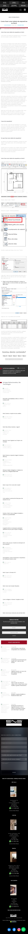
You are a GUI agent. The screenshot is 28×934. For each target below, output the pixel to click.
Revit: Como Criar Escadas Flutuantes (11, 586)
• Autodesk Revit (20, 25)
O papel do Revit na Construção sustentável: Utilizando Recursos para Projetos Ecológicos (13, 528)
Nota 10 (5, 356)
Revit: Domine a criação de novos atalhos (12, 413)
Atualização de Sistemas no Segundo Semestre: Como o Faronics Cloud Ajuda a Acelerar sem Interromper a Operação (18, 707)
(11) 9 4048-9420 (15, 808)
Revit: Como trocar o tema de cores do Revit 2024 (14, 613)
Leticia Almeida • (8, 25)
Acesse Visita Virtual (14, 810)
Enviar (14, 635)
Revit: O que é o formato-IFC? (9, 572)
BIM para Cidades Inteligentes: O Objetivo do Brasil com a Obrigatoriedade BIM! (13, 470)
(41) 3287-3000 (14, 839)
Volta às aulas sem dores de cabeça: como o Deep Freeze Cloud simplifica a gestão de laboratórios (19, 684)
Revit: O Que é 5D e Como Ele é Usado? (11, 485)
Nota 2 (24, 356)
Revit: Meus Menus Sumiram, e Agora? (11, 427)
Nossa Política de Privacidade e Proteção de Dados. (14, 920)
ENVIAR (14, 772)
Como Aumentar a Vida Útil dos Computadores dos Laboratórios (18, 649)
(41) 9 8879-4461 (15, 841)
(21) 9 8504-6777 (15, 906)
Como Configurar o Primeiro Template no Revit (13, 599)
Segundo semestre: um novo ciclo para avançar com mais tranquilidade (18, 673)
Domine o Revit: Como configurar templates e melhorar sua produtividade (13, 514)
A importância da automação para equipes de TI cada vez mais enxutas (18, 661)
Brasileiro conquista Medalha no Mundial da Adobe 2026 (18, 695)
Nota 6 (15, 356)
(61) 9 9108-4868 (15, 873)
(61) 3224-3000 (14, 871)
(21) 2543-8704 (14, 904)
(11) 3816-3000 (14, 806)
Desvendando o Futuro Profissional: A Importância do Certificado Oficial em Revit (14, 558)
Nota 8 (10, 356)
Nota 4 (19, 356)
